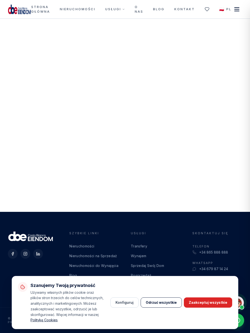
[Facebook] (13, 254)
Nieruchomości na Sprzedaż (93, 256)
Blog (159, 9)
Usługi (113, 9)
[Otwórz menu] (236, 9)
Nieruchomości (77, 9)
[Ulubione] (207, 9)
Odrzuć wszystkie (161, 302)
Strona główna (40, 9)
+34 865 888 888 (213, 252)
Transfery (139, 246)
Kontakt (184, 9)
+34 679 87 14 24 (213, 269)
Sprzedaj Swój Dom (147, 266)
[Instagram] (25, 254)
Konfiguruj (124, 302)
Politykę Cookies (44, 320)
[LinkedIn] (38, 254)
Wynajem (138, 256)
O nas (139, 9)
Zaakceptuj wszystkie (208, 302)
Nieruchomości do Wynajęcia (93, 266)
